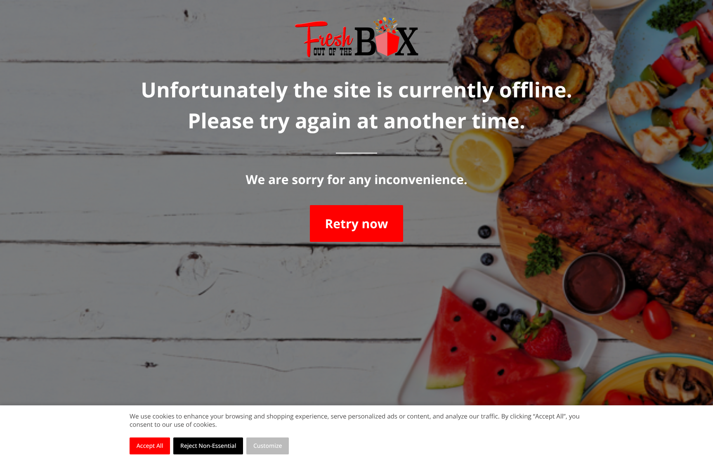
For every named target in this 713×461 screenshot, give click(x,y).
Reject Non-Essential (208, 446)
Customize (267, 446)
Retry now (356, 223)
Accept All (150, 446)
